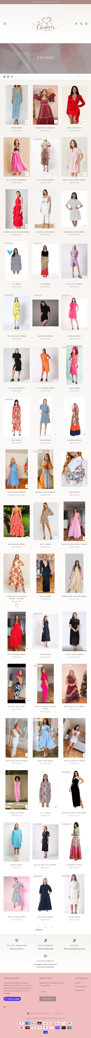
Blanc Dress (74, 917)
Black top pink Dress (17, 180)
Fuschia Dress (74, 336)
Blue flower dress (17, 917)
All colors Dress (45, 180)
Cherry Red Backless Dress (17, 232)
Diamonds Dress (45, 336)
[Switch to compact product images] (12, 77)
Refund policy (80, 990)
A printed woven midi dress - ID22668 (16, 597)
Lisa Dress (45, 284)
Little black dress (74, 654)
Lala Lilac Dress (74, 284)
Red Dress (16, 440)
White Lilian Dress (45, 232)
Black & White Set (16, 706)
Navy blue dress (45, 917)
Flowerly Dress (74, 865)
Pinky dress (74, 388)
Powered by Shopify (56, 1018)
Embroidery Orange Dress (74, 596)
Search (77, 983)
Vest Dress (74, 492)
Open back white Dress (17, 761)
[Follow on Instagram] (5, 1007)
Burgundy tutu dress (74, 706)
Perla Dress (16, 865)
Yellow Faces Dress (16, 336)
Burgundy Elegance (45, 128)
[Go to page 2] (52, 927)
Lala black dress (16, 388)
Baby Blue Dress (45, 761)
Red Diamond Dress (17, 654)
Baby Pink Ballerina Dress (74, 544)
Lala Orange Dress (46, 388)
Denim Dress (16, 128)
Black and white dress (45, 865)
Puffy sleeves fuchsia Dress (45, 708)
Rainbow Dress (74, 440)
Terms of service (81, 987)
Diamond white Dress (74, 232)
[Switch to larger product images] (4, 77)
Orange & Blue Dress (45, 492)
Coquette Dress (16, 813)
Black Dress (45, 596)
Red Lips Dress (74, 128)
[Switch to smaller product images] (8, 77)
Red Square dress (16, 544)
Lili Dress (16, 284)
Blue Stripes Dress (17, 492)
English (58, 1013)
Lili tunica (45, 813)
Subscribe (48, 999)
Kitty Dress (45, 544)
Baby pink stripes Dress (74, 180)
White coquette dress (74, 761)
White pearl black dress (74, 813)
